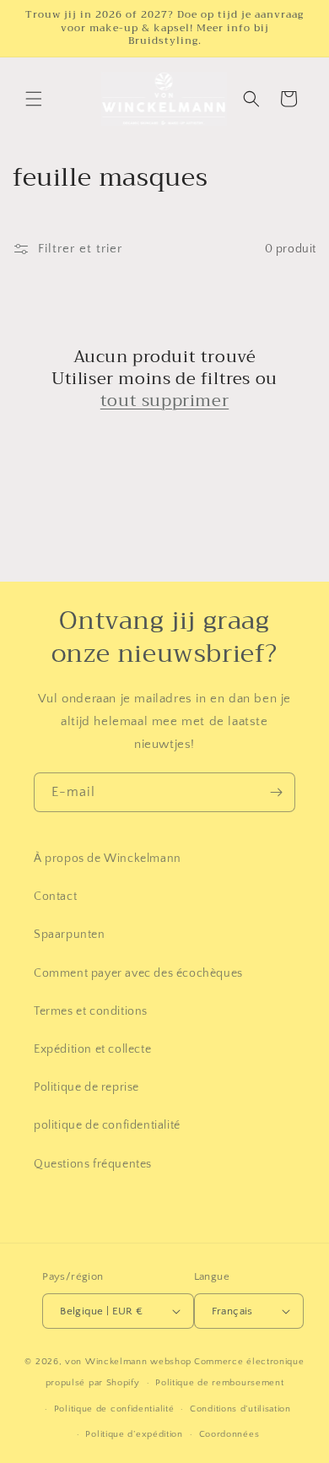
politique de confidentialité (107, 1125)
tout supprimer (164, 401)
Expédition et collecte (92, 1049)
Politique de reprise (86, 1087)
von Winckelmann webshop (128, 1362)
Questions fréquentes (93, 1164)
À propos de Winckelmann (107, 858)
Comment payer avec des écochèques (138, 973)
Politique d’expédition (133, 1434)
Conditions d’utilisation (240, 1409)
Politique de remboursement (219, 1383)
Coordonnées (229, 1434)
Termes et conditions (91, 1011)
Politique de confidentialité (114, 1409)
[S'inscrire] (275, 792)
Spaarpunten (69, 934)
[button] (33, 98)
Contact (55, 896)
